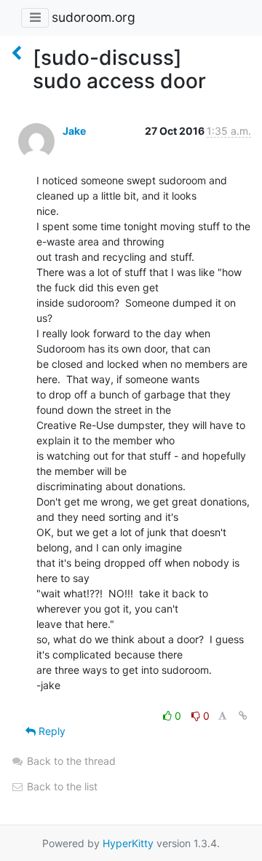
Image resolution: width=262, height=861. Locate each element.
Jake (74, 131)
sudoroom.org (93, 17)
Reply (51, 731)
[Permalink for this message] (243, 716)
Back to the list (61, 786)
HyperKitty (128, 843)
